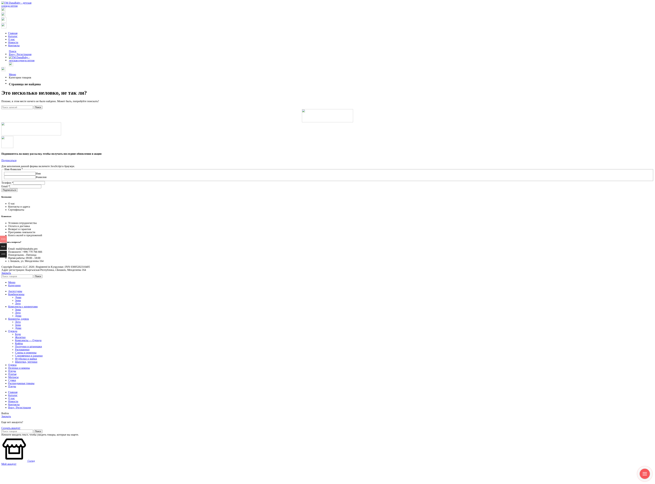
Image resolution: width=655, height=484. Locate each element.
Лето (18, 303)
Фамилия (41, 177)
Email (5, 186)
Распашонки (22, 349)
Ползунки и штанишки (28, 346)
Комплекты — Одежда (28, 340)
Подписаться (9, 190)
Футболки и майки (26, 358)
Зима (18, 300)
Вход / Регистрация (19, 407)
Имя (38, 173)
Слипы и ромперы (26, 352)
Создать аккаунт (10, 428)
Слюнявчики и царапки (29, 355)
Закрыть (6, 273)
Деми (18, 297)
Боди (18, 334)
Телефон (7, 182)
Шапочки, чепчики (26, 361)
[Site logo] (17, 5)
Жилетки (20, 337)
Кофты (19, 343)
